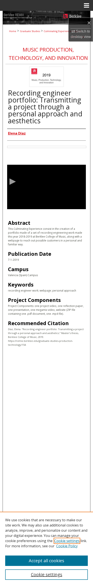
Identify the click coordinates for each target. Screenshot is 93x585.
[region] (46, 548)
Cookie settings (67, 540)
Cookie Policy (67, 546)
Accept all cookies (46, 561)
